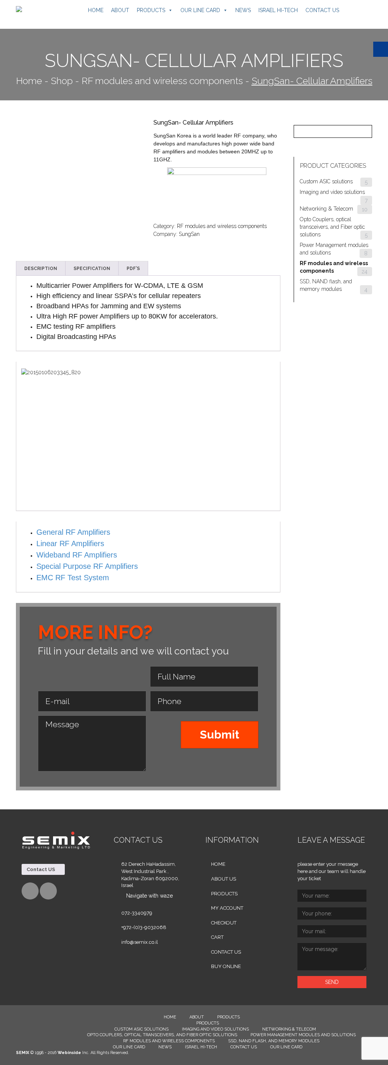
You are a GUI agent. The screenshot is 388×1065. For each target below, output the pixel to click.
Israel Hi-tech (278, 10)
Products (151, 10)
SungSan (189, 234)
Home (95, 10)
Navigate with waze (149, 896)
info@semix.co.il (139, 942)
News (243, 10)
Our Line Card (200, 10)
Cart (217, 937)
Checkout (223, 923)
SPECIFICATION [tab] (92, 268)
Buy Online (226, 966)
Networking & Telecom (326, 209)
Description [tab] (40, 268)
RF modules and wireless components (162, 80)
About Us (223, 879)
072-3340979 (136, 913)
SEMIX (22, 1052)
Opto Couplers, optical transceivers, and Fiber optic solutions (332, 226)
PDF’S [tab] (133, 268)
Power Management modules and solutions (303, 1034)
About (120, 10)
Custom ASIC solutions (326, 181)
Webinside (69, 1052)
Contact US (41, 869)
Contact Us (322, 10)
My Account (227, 908)
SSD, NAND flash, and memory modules (273, 1040)
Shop (62, 80)
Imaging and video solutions (332, 192)
